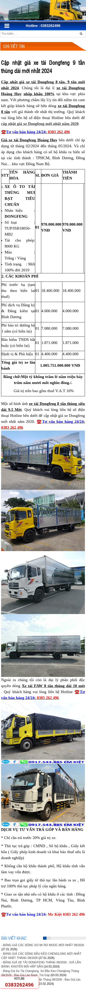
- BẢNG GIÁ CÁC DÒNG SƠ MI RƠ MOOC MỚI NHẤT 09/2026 (42, 945)
